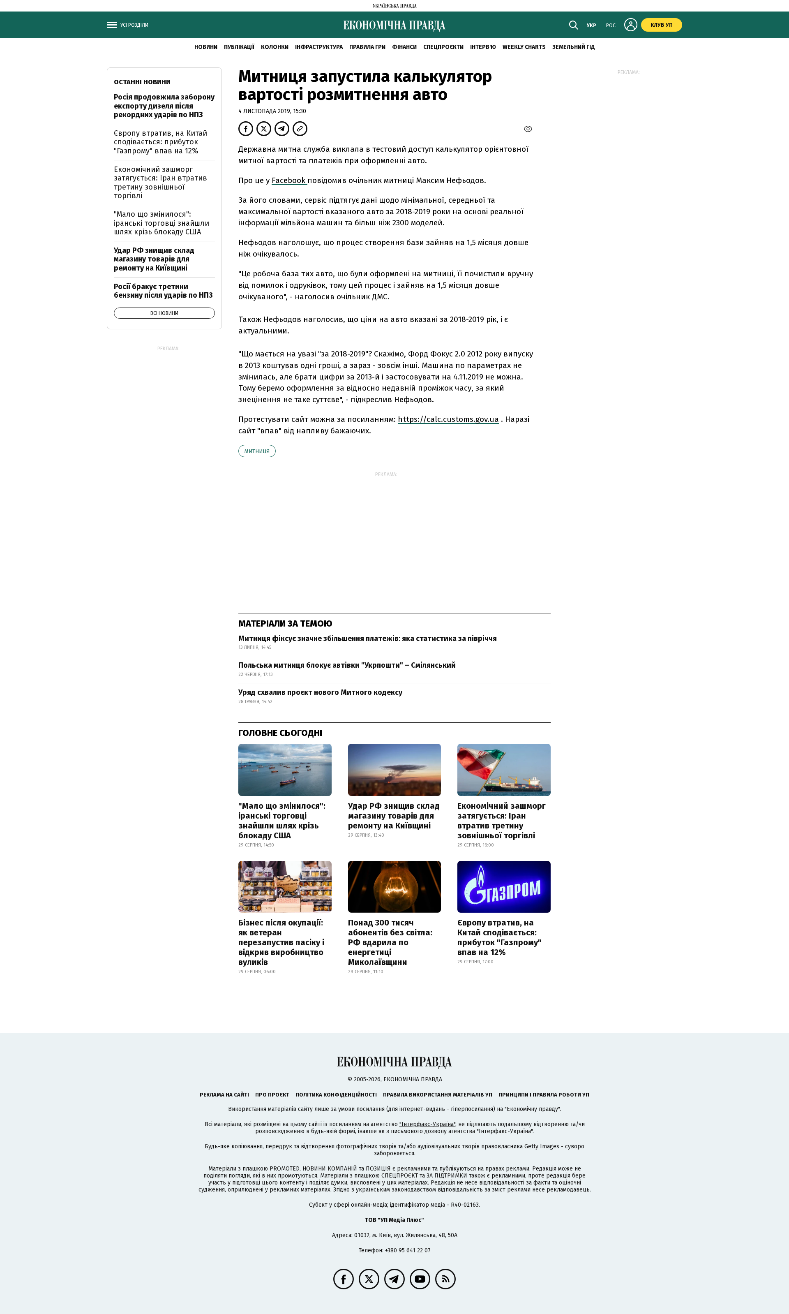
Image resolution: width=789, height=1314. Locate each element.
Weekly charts (524, 47)
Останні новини (142, 82)
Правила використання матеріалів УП (437, 1095)
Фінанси (404, 47)
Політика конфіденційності (336, 1095)
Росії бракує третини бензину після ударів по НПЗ (163, 291)
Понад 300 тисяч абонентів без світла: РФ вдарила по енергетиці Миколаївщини (390, 942)
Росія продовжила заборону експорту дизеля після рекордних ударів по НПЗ (164, 106)
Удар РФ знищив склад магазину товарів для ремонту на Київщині (394, 816)
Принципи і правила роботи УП (543, 1095)
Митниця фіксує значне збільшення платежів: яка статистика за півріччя (367, 638)
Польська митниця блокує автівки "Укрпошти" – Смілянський (347, 665)
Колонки (274, 47)
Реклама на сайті (224, 1095)
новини (205, 47)
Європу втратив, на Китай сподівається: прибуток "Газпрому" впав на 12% (499, 937)
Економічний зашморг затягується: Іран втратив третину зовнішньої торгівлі (501, 820)
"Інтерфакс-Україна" (427, 1124)
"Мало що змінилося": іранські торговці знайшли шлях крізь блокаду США (281, 820)
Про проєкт (272, 1095)
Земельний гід (573, 47)
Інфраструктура (319, 47)
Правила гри (367, 47)
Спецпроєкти (443, 47)
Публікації (239, 47)
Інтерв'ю (483, 47)
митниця (257, 451)
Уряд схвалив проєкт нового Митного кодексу (320, 692)
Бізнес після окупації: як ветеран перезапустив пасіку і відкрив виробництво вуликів (281, 942)
